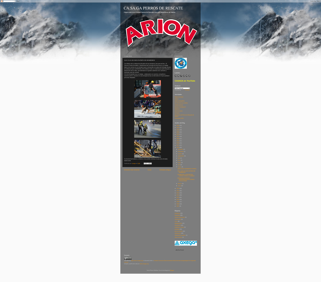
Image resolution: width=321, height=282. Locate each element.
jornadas (177, 229)
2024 (178, 129)
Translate (187, 90)
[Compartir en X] (148, 163)
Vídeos (176, 99)
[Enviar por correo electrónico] (144, 163)
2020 (178, 138)
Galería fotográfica (180, 101)
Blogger (172, 270)
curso (176, 221)
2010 (178, 199)
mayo (179, 162)
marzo (180, 166)
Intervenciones (178, 111)
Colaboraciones (179, 105)
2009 (178, 201)
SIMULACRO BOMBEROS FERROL (187, 168)
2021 (178, 136)
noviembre (181, 151)
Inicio (149, 170)
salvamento (178, 233)
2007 (178, 206)
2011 (178, 197)
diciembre (180, 149)
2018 (178, 143)
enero (179, 185)
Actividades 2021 (179, 118)
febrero (180, 183)
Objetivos (177, 109)
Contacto (177, 113)
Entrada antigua (165, 170)
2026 (178, 125)
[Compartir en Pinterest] (151, 163)
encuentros (178, 225)
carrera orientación (180, 217)
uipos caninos (178, 237)
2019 (178, 140)
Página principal (179, 97)
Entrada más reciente (132, 170)
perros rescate (178, 231)
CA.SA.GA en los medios (181, 103)
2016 (178, 147)
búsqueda (177, 215)
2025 (178, 127)
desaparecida (178, 223)
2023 (178, 132)
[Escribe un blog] (146, 163)
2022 (178, 134)
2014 (178, 190)
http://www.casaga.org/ (137, 260)
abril (179, 164)
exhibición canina (179, 227)
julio (179, 158)
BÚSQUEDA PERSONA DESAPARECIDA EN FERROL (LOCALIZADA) (186, 179)
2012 (178, 195)
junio (179, 160)
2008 (178, 204)
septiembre (181, 156)
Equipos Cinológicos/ (180, 107)
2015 (178, 188)
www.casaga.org (144, 263)
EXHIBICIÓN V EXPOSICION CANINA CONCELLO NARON (186, 175)
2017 (178, 145)
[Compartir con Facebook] (149, 163)
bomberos (177, 213)
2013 (178, 193)
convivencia (178, 219)
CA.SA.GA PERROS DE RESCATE (153, 8)
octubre (180, 153)
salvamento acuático (180, 235)
